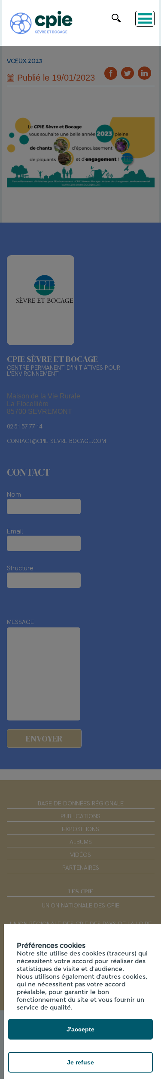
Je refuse (80, 1062)
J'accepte (80, 1029)
